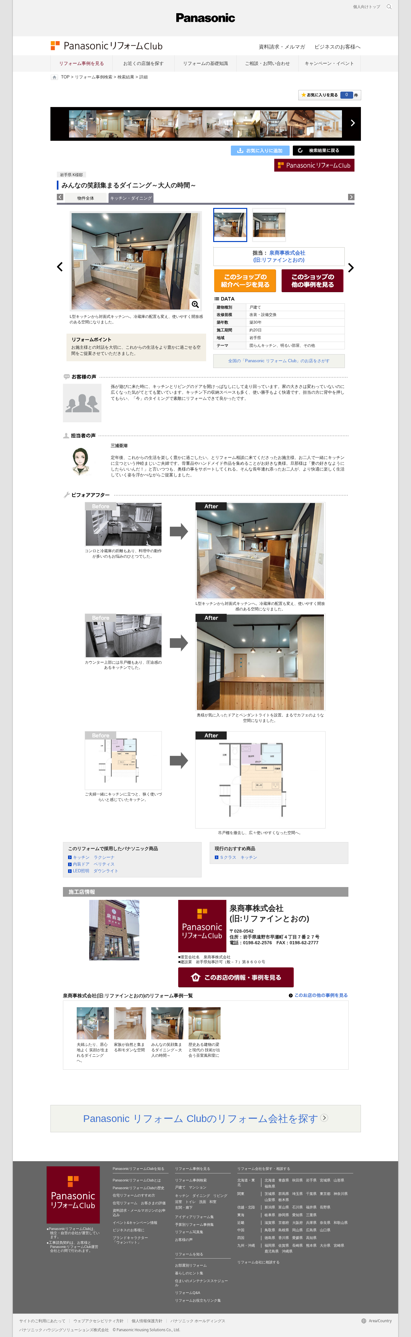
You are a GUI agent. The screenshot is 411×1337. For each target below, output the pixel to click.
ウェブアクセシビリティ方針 (99, 1321)
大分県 (325, 1245)
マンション (197, 1187)
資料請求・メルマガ (282, 46)
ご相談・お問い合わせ (267, 63)
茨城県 (270, 1194)
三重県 (311, 1215)
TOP (65, 77)
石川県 (297, 1207)
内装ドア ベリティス (94, 864)
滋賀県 (270, 1223)
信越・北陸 (246, 1207)
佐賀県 (283, 1245)
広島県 (311, 1230)
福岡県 (270, 1245)
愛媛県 (297, 1238)
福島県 (270, 1186)
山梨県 (270, 1200)
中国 (240, 1230)
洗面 (202, 1202)
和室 (212, 1202)
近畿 (240, 1223)
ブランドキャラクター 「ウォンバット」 (130, 1240)
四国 (240, 1238)
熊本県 (311, 1245)
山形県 (339, 1180)
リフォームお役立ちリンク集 (198, 1300)
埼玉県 (297, 1194)
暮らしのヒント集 (189, 1273)
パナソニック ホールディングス (198, 1321)
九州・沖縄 (246, 1245)
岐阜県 (270, 1215)
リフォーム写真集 (189, 1232)
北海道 (270, 1180)
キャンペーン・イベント (329, 63)
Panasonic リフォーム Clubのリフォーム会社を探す (201, 1118)
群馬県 (283, 1194)
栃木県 (283, 1200)
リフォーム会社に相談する (258, 1262)
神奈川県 (341, 1194)
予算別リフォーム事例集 (194, 1224)
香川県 (283, 1238)
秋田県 (297, 1180)
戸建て (180, 1187)
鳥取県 (270, 1230)
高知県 (311, 1238)
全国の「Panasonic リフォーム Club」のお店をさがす (279, 360)
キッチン (182, 1196)
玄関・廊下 (184, 1207)
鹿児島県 (272, 1251)
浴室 (178, 1202)
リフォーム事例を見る (81, 63)
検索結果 (126, 77)
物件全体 (85, 198)
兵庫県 (311, 1223)
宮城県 (325, 1180)
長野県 (325, 1207)
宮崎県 (339, 1245)
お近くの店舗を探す (143, 63)
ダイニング (201, 1196)
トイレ (190, 1202)
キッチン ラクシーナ (94, 857)
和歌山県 (341, 1223)
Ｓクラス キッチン (238, 857)
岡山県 (297, 1230)
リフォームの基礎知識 (205, 63)
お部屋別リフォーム (191, 1265)
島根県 (283, 1230)
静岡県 (283, 1215)
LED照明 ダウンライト (95, 870)
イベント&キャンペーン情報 (135, 1223)
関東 (240, 1194)
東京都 (325, 1194)
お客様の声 (184, 1240)
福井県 (311, 1207)
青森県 (283, 1180)
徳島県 (270, 1238)
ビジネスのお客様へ (337, 46)
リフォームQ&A (187, 1293)
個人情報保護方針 (147, 1321)
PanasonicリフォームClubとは (137, 1180)
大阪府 (297, 1223)
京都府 (283, 1223)
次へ (352, 123)
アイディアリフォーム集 (194, 1217)
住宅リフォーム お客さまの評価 (139, 1203)
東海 (240, 1215)
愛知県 (297, 1215)
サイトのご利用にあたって (42, 1321)
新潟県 (270, 1207)
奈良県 (325, 1223)
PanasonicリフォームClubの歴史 (138, 1188)
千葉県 (311, 1194)
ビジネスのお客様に (128, 1230)
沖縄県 (287, 1251)
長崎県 (297, 1245)
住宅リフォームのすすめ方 (134, 1195)
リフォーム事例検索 (93, 77)
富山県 (283, 1207)
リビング (220, 1196)
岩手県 (311, 1180)
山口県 (325, 1230)
